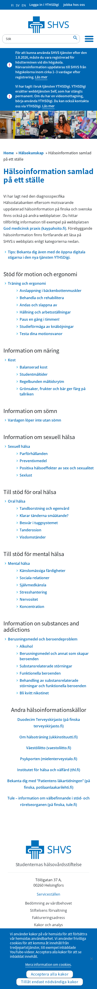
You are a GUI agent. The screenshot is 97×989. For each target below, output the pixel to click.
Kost (12, 360)
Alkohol (26, 646)
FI (12, 5)
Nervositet (29, 599)
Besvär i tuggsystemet (39, 522)
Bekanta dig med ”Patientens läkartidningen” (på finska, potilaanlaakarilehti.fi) (48, 784)
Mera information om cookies (48, 964)
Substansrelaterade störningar (46, 666)
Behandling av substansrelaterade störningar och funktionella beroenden (53, 683)
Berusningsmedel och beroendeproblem (42, 639)
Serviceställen (48, 894)
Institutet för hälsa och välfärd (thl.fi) (48, 769)
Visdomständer (33, 537)
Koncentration (32, 606)
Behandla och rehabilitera (42, 297)
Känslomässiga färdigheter (42, 570)
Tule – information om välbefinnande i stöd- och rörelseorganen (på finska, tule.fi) (48, 801)
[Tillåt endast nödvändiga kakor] (91, 958)
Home (8, 152)
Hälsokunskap (31, 152)
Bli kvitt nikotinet (34, 693)
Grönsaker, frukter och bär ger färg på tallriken (52, 391)
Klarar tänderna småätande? (44, 515)
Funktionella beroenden (40, 673)
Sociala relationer (34, 577)
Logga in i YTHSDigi (44, 4)
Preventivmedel (33, 460)
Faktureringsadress (48, 917)
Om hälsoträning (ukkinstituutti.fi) (48, 737)
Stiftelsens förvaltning (48, 910)
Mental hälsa (19, 563)
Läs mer (41, 77)
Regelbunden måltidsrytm (42, 381)
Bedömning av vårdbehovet (48, 903)
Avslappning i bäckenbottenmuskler (50, 290)
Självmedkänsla (33, 585)
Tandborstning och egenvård (44, 508)
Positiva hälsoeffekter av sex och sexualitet (57, 468)
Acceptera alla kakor (50, 974)
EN (24, 5)
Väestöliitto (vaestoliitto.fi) (48, 747)
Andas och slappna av (38, 304)
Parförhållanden (34, 453)
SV (17, 5)
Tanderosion (30, 530)
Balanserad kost (33, 367)
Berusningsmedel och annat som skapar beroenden (54, 656)
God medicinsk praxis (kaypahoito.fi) (34, 228)
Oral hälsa (16, 501)
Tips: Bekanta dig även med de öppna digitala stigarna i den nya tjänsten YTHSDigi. (46, 254)
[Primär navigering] (89, 38)
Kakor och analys (48, 924)
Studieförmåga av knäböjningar (47, 326)
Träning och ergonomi (27, 283)
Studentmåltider (34, 374)
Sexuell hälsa (19, 446)
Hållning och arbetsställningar (45, 312)
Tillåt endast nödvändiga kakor (49, 981)
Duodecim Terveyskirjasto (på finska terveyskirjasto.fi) (48, 723)
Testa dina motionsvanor (41, 333)
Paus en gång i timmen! (39, 319)
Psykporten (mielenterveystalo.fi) (48, 758)
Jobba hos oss (74, 4)
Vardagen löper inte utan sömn (34, 420)
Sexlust (26, 475)
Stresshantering (33, 592)
